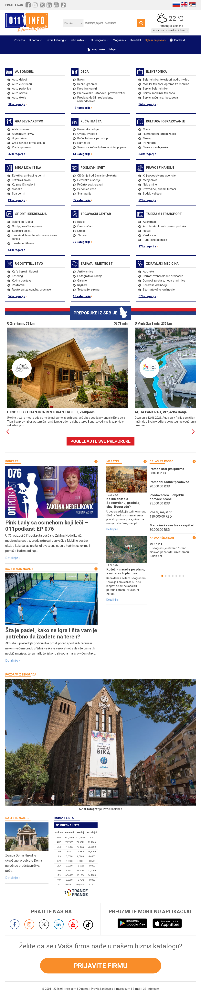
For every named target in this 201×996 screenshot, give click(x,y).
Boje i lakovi (19, 138)
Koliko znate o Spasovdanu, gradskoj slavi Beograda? (123, 503)
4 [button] (173, 576)
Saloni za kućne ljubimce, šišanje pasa (101, 147)
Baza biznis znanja (19, 568)
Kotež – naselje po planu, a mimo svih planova (125, 571)
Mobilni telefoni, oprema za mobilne (166, 84)
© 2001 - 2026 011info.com (59, 988)
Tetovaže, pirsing (88, 289)
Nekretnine (150, 184)
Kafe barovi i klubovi (25, 271)
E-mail (137, 988)
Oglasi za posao (155, 40)
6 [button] (180, 576)
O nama (34, 40)
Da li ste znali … (17, 817)
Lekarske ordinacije (155, 285)
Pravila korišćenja (102, 988)
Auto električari (22, 84)
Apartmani (149, 222)
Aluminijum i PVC (23, 134)
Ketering (17, 276)
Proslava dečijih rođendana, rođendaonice (95, 99)
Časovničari (84, 226)
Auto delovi (19, 79)
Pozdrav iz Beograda (20, 674)
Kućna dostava (21, 280)
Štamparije (84, 193)
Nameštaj (83, 143)
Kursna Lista (64, 817)
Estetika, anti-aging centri (28, 175)
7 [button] (183, 576)
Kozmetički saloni (23, 184)
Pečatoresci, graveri (90, 184)
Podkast (179, 40)
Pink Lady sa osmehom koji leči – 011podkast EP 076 (46, 525)
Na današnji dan (162, 537)
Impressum (123, 988)
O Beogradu (98, 40)
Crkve (146, 129)
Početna (19, 40)
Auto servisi (19, 93)
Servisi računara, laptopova (160, 97)
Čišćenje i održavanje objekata (97, 175)
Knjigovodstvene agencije (159, 175)
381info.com (151, 988)
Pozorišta (149, 143)
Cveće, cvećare (87, 134)
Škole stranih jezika (155, 147)
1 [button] (162, 576)
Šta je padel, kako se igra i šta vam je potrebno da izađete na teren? (51, 633)
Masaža (17, 189)
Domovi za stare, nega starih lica (164, 280)
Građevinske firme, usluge (29, 143)
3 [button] (169, 576)
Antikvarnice (85, 271)
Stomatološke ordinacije (159, 289)
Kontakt (136, 40)
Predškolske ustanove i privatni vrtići (101, 93)
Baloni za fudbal (22, 222)
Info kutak (77, 40)
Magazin (118, 40)
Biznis (68, 23)
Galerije (82, 280)
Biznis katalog (55, 40)
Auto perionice (21, 88)
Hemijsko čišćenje (89, 180)
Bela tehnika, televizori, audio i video (166, 79)
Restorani (18, 285)
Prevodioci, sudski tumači (159, 189)
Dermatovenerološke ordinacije (163, 276)
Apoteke (148, 271)
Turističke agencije (155, 240)
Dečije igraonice (87, 84)
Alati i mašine (20, 129)
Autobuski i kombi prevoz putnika (164, 226)
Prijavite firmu (101, 966)
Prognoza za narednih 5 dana (169, 30)
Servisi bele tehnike (155, 88)
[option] (173, 550)
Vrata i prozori (21, 147)
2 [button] (165, 576)
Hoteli (147, 231)
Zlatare (82, 235)
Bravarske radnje (88, 129)
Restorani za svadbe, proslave (31, 289)
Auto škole (19, 97)
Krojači (81, 231)
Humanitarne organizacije (159, 134)
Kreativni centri (87, 88)
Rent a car (149, 235)
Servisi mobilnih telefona (159, 93)
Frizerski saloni (21, 180)
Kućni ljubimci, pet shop (92, 138)
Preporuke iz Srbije (103, 49)
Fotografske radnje (89, 276)
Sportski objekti (22, 231)
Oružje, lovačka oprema (27, 226)
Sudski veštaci (152, 193)
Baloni (81, 79)
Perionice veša (86, 189)
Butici (81, 222)
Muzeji (147, 138)
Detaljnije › (12, 558)
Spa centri (18, 193)
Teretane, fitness (23, 243)
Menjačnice (150, 180)
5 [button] (176, 576)
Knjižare (82, 285)
